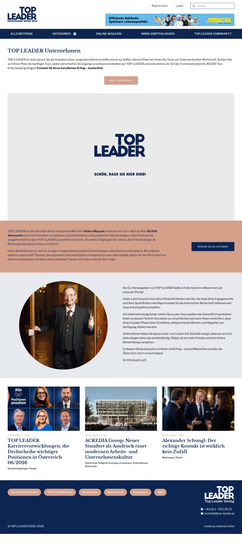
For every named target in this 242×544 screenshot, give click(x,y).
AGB (160, 492)
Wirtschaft (91, 466)
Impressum (140, 492)
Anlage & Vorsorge (108, 463)
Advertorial (91, 463)
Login (179, 5)
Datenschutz (115, 492)
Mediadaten (90, 492)
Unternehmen (140, 463)
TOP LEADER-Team (60, 492)
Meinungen (168, 457)
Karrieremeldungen (18, 468)
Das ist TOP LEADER (24, 492)
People (32, 468)
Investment (125, 463)
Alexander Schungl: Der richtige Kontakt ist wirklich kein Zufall (193, 446)
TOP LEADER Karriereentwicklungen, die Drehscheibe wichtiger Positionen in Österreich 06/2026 (38, 451)
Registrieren (160, 5)
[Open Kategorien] (74, 34)
